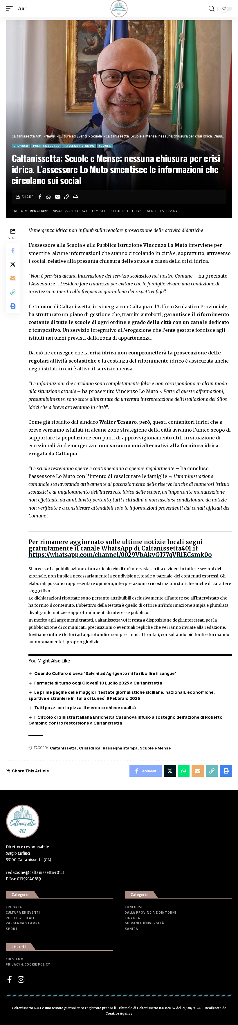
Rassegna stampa (79, 146)
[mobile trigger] (11, 8)
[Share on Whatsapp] (49, 197)
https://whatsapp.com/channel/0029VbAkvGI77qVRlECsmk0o (120, 554)
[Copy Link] (67, 197)
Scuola (105, 146)
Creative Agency (119, 1013)
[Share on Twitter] (13, 264)
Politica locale (46, 146)
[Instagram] (21, 979)
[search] (211, 9)
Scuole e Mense (155, 748)
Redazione (39, 210)
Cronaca (21, 146)
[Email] (58, 197)
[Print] (76, 197)
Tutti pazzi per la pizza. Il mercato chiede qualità (85, 707)
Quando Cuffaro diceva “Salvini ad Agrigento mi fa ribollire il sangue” (105, 673)
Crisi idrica (89, 748)
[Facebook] (9, 979)
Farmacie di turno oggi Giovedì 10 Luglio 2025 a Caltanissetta (98, 683)
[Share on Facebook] (40, 197)
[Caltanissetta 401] (119, 8)
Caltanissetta (63, 748)
